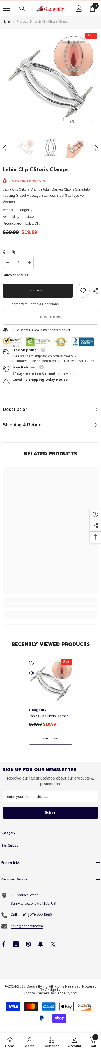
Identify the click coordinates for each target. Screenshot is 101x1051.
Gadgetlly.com (66, 993)
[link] (83, 291)
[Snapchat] (41, 944)
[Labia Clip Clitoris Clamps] (50, 681)
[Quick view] (31, 673)
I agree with (18, 304)
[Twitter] (53, 944)
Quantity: (10, 252)
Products (22, 21)
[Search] (22, 8)
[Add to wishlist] (31, 663)
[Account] (79, 8)
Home (6, 21)
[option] (50, 79)
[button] (82, 122)
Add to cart (38, 290)
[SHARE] (94, 291)
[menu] (6, 8)
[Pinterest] (28, 944)
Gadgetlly (24, 210)
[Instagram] (16, 944)
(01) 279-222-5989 (37, 915)
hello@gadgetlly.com (27, 926)
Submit (50, 813)
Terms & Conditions (44, 304)
